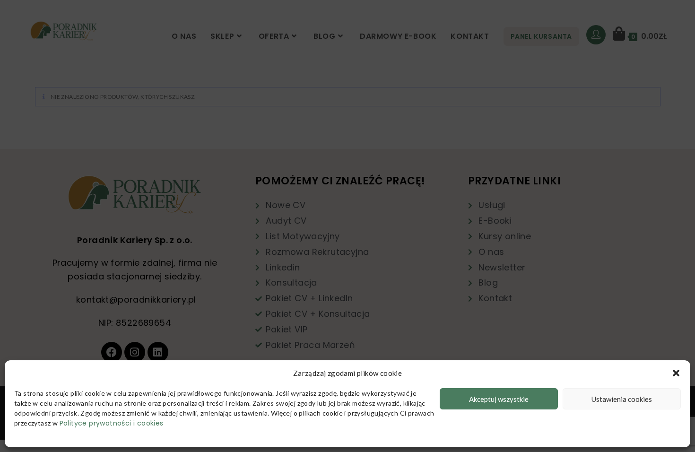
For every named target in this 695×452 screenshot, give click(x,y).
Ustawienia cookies (621, 399)
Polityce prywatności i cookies (112, 423)
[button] (676, 373)
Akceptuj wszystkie (499, 399)
